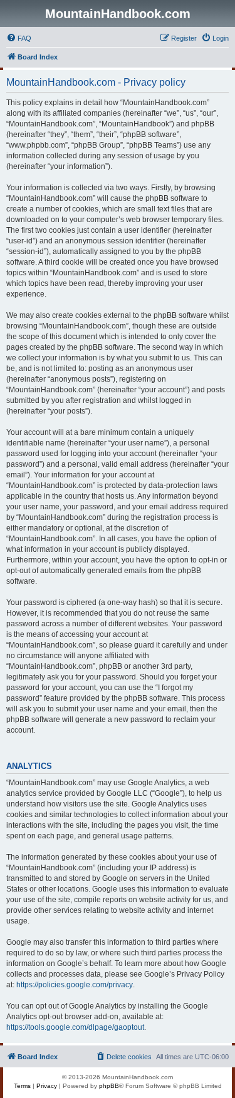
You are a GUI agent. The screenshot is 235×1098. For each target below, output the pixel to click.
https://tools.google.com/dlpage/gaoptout (75, 1027)
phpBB (109, 1085)
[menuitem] (18, 38)
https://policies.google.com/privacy (74, 984)
